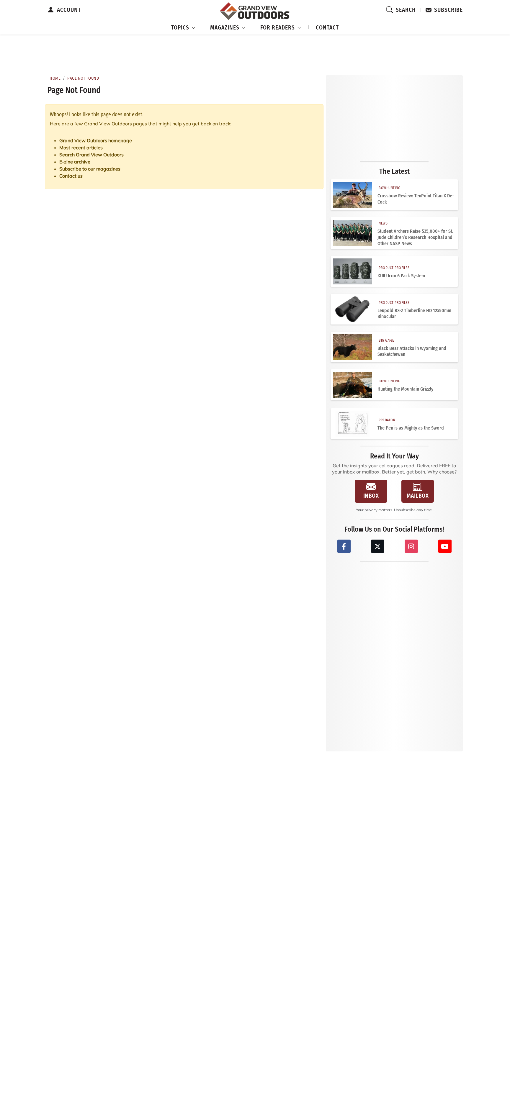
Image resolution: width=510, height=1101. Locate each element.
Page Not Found (83, 78)
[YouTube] (445, 546)
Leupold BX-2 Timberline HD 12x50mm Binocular (414, 314)
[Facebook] (344, 546)
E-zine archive (74, 162)
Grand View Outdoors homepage (95, 140)
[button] (183, 26)
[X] (377, 546)
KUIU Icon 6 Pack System (401, 275)
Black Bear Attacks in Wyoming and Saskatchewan (411, 351)
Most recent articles (81, 147)
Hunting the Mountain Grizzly (405, 389)
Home (55, 78)
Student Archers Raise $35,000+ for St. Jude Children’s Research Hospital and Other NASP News (415, 237)
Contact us (71, 176)
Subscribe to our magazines (89, 169)
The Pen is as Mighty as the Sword (410, 428)
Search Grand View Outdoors (91, 155)
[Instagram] (411, 546)
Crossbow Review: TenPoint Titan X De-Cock (415, 199)
